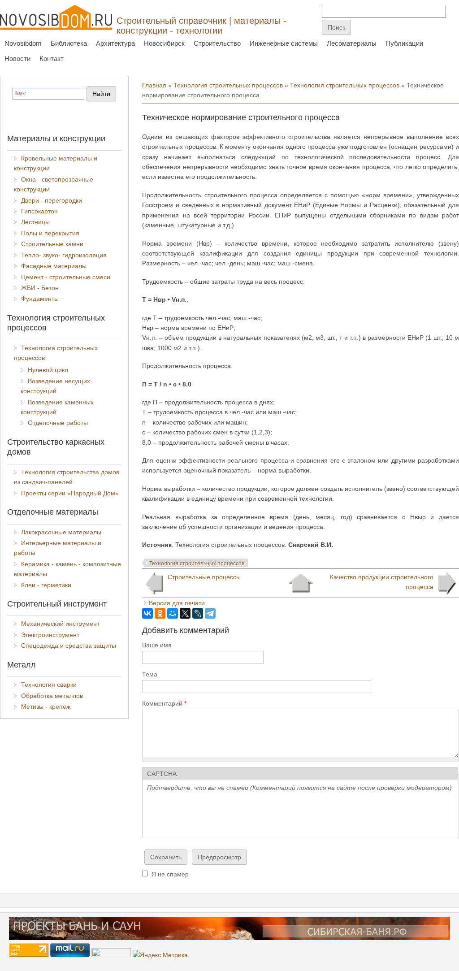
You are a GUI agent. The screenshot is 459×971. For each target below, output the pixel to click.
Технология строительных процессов (228, 85)
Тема (149, 674)
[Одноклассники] (160, 613)
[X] (185, 613)
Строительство (217, 43)
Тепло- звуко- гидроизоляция (64, 255)
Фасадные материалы (54, 265)
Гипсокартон (39, 211)
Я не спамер (170, 874)
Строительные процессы (204, 577)
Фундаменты (40, 298)
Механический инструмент (60, 623)
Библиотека (69, 43)
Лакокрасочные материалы (61, 532)
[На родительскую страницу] (300, 583)
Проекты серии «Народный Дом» (70, 493)
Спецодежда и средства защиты (68, 645)
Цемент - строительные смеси (65, 277)
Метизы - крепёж (45, 706)
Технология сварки (49, 684)
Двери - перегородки (51, 200)
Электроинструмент (50, 634)
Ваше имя (157, 645)
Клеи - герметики (46, 585)
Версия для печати (177, 603)
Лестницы (35, 221)
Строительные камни (52, 243)
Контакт (51, 58)
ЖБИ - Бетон (40, 287)
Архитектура (115, 43)
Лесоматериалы (352, 43)
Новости (17, 58)
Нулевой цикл (48, 369)
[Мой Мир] (172, 613)
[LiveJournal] (197, 613)
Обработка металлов (52, 695)
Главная (154, 85)
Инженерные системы (284, 43)
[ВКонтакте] (147, 613)
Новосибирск (164, 43)
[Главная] (56, 17)
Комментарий (164, 703)
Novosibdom (23, 43)
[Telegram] (210, 613)
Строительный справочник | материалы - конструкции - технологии (201, 25)
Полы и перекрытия (50, 233)
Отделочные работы (58, 422)
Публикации (404, 43)
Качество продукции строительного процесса (381, 581)
